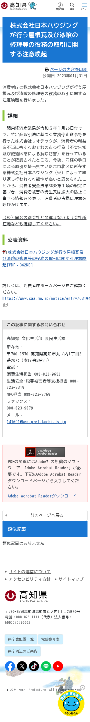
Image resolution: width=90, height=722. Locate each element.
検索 (72, 9)
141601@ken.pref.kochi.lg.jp (36, 422)
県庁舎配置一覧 (21, 639)
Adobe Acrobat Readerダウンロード (42, 496)
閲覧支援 (60, 9)
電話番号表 (50, 639)
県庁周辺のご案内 (23, 651)
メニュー (84, 9)
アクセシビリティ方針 (30, 579)
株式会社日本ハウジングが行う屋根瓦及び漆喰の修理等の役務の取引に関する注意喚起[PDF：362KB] (44, 258)
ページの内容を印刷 (69, 70)
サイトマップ (71, 579)
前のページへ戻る (47, 515)
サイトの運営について (30, 572)
